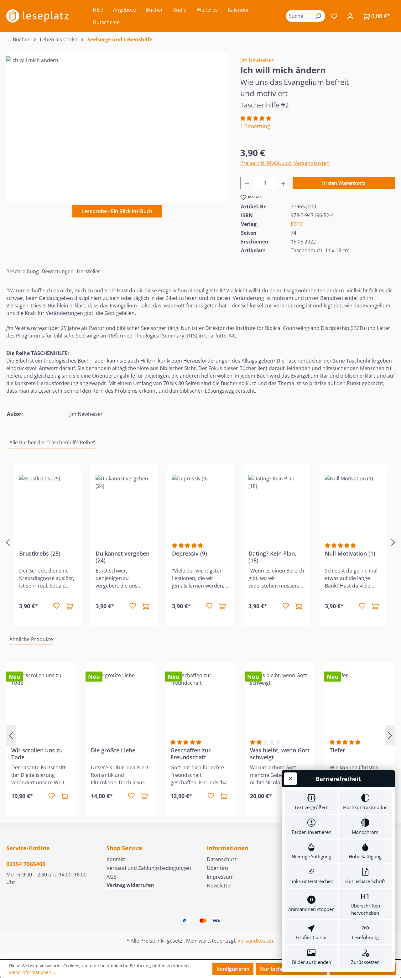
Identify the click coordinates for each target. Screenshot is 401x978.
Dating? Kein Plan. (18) (272, 557)
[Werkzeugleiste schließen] (290, 778)
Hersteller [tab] (88, 271)
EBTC (297, 224)
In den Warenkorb (343, 183)
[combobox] (298, 16)
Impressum (220, 876)
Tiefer (337, 750)
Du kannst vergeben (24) (122, 557)
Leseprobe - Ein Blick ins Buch (116, 211)
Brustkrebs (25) (39, 553)
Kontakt (116, 859)
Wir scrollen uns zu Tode (37, 754)
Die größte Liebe (113, 750)
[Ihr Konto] (350, 16)
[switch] (311, 802)
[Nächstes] (393, 542)
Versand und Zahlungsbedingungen (149, 868)
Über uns (218, 868)
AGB (112, 876)
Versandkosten (255, 940)
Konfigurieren (232, 968)
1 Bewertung (255, 126)
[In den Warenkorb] (69, 606)
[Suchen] (318, 16)
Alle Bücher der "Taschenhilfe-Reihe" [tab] (52, 442)
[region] (117, 123)
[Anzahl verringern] (246, 183)
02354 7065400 (25, 864)
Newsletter (219, 885)
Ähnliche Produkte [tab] (31, 639)
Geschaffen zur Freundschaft (190, 754)
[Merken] (56, 606)
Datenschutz (222, 859)
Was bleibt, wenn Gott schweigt (280, 754)
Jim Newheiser (257, 60)
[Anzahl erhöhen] (283, 183)
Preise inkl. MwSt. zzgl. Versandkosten (285, 163)
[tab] (22, 271)
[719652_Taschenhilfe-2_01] (116, 123)
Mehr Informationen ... (32, 972)
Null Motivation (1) (350, 553)
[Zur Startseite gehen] (37, 16)
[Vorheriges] (8, 542)
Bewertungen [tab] (58, 271)
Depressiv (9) (189, 553)
